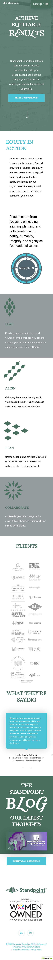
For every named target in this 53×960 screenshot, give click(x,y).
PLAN (9, 448)
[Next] (30, 768)
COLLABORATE (17, 507)
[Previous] (22, 768)
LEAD (9, 324)
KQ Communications (32, 947)
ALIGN (10, 388)
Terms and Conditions (20, 949)
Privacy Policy (35, 949)
